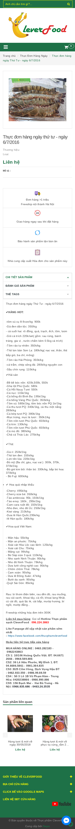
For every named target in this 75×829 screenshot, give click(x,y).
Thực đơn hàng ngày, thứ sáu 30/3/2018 (55, 743)
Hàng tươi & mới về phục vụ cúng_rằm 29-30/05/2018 (20, 744)
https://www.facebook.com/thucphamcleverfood (37, 635)
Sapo (46, 826)
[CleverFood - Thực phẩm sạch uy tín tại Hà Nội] (37, 25)
